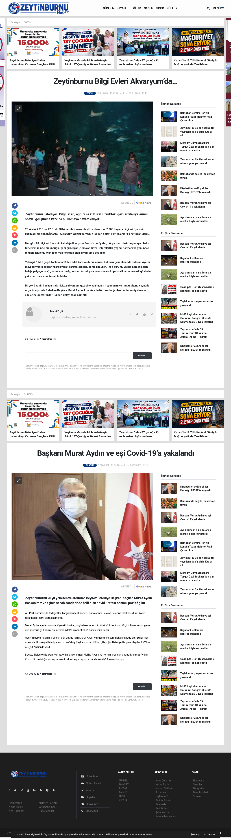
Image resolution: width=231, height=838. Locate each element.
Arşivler (90, 797)
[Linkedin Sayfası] (35, 790)
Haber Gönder (46, 810)
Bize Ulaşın (92, 810)
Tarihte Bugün (163, 800)
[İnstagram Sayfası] (23, 790)
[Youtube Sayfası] (29, 790)
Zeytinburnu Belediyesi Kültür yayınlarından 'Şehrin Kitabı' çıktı (197, 131)
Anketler (197, 784)
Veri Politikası (16, 810)
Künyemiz (92, 804)
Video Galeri (93, 783)
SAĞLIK (149, 8)
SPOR (160, 8)
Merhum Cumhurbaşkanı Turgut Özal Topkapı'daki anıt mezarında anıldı (197, 146)
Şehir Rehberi (163, 812)
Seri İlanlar (161, 808)
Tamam (210, 834)
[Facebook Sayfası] (10, 790)
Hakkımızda (15, 803)
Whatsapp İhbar (47, 806)
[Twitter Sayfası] (16, 790)
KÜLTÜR (172, 8)
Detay (196, 834)
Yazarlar (90, 790)
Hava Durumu (163, 780)
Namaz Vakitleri (164, 788)
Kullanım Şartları (48, 803)
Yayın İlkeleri (16, 806)
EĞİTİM (136, 8)
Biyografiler (199, 788)
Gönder (142, 355)
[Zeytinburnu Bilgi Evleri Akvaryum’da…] (82, 148)
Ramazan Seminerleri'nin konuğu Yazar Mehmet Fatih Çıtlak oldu (196, 116)
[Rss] (42, 790)
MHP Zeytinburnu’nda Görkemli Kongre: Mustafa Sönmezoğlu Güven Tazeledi (196, 318)
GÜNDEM (109, 8)
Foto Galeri (92, 776)
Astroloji (197, 796)
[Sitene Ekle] (55, 790)
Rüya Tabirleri (200, 792)
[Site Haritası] (48, 790)
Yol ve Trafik (162, 784)
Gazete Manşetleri (166, 816)
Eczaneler (161, 792)
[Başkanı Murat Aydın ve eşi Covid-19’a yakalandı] (82, 526)
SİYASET (123, 8)
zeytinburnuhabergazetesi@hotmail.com (73, 317)
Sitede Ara (198, 780)
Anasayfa (16, 22)
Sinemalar (161, 804)
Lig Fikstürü (162, 796)
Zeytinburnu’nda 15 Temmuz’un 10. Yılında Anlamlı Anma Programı (194, 333)
